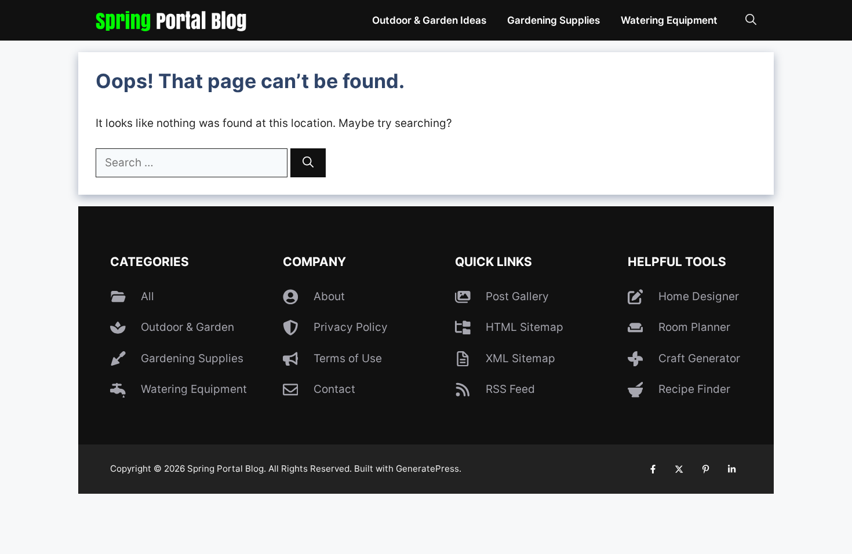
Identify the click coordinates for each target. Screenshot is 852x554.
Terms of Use (348, 358)
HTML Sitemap (524, 327)
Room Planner (694, 327)
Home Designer (698, 296)
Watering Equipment (669, 20)
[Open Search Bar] (751, 20)
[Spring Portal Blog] (171, 20)
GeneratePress (427, 468)
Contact (334, 389)
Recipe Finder (694, 389)
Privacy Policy (351, 327)
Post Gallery (517, 296)
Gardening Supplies (553, 20)
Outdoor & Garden (187, 327)
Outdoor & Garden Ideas (429, 20)
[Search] (308, 163)
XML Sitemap (520, 358)
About (329, 296)
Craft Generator (699, 358)
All (147, 296)
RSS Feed (510, 389)
